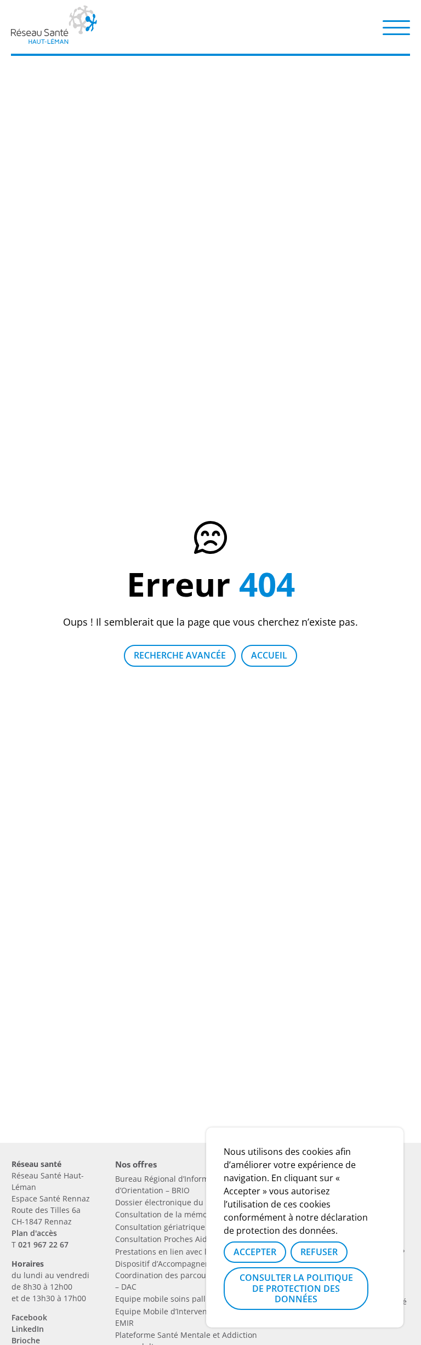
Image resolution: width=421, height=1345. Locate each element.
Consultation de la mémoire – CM (176, 1214)
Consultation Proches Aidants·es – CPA (185, 1239)
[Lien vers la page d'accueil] (54, 39)
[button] (396, 26)
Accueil (269, 655)
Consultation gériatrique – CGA (172, 1227)
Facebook (29, 1317)
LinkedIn (28, 1329)
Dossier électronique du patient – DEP (184, 1202)
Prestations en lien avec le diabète (178, 1251)
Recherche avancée (180, 655)
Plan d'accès (34, 1233)
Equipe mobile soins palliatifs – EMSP (183, 1299)
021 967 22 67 (43, 1244)
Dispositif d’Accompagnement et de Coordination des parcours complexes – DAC (184, 1275)
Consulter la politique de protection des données (296, 1288)
